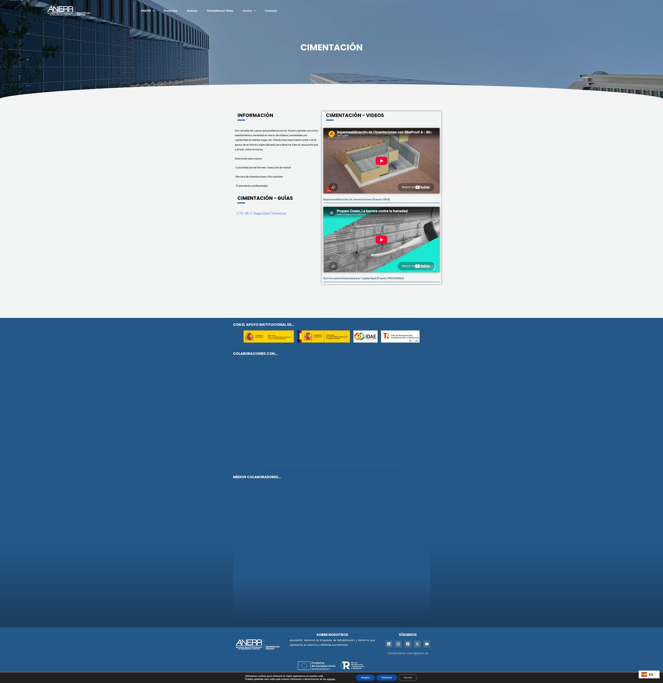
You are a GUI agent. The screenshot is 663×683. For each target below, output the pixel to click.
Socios (247, 10)
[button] (147, 11)
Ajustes (408, 677)
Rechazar (387, 677)
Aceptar (365, 677)
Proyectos (170, 10)
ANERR (146, 10)
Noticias (192, 10)
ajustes (331, 679)
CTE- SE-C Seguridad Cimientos (261, 213)
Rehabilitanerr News (220, 10)
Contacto (271, 10)
